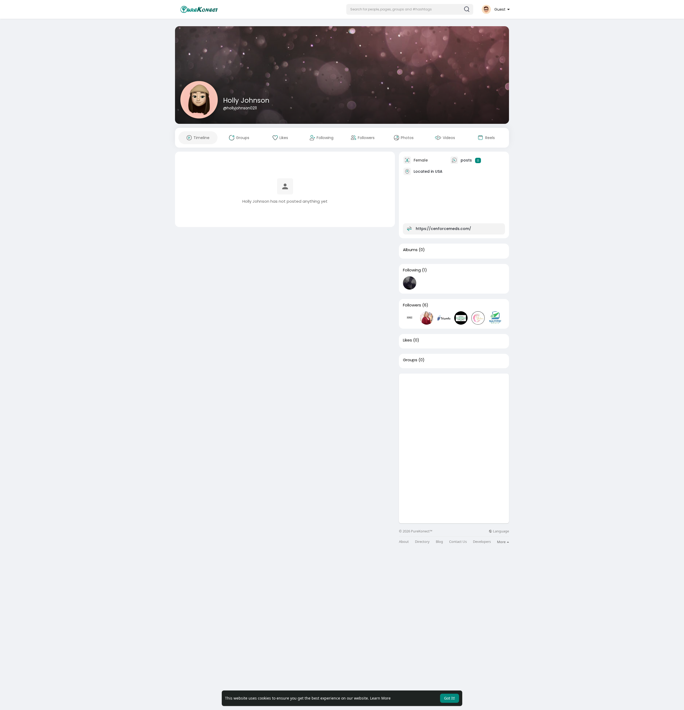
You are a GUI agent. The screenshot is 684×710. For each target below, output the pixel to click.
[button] (409, 9)
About (404, 541)
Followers (412, 305)
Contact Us (458, 541)
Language (500, 531)
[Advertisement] (454, 411)
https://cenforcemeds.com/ (443, 228)
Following (412, 270)
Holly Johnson (246, 100)
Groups (410, 360)
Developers (482, 541)
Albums (410, 250)
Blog (439, 541)
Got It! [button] (449, 698)
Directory (422, 541)
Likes (407, 340)
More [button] (501, 541)
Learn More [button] (380, 698)
